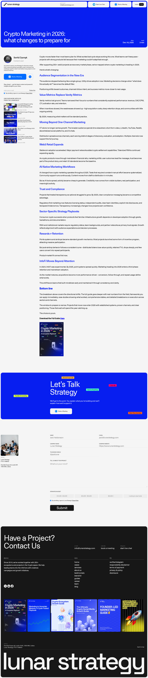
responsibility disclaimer (120, 565)
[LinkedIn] (8, 586)
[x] (5, 586)
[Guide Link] (15, 615)
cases (76, 565)
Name (51, 435)
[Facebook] (12, 586)
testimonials (79, 573)
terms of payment (117, 568)
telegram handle (55, 452)
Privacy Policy (29, 93)
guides (77, 578)
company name (54, 443)
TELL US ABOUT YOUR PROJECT (58, 460)
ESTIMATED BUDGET (55, 491)
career (77, 581)
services (77, 568)
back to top (140, 647)
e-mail (101, 435)
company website (104, 443)
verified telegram (116, 562)
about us (77, 570)
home (76, 562)
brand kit (77, 576)
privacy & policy (116, 570)
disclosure (114, 573)
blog (76, 587)
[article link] (10, 107)
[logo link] (12, 4)
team (76, 584)
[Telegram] (30, 77)
